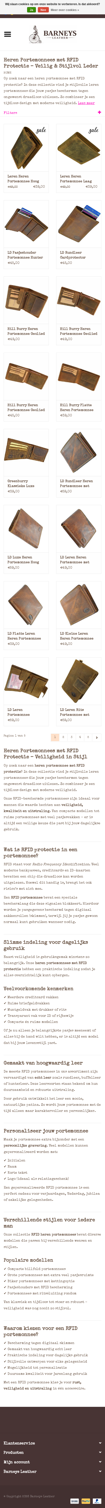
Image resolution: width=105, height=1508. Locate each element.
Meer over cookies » (65, 10)
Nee (43, 10)
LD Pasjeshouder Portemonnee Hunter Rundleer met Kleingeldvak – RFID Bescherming (26, 255)
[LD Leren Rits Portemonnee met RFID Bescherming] (78, 681)
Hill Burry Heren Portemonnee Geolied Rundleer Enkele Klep (26, 408)
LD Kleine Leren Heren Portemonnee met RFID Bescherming (77, 636)
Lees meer (86, 103)
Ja (31, 10)
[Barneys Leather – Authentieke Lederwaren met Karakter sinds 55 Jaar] (60, 34)
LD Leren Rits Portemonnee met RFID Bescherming (76, 712)
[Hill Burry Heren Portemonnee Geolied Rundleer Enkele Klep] (26, 376)
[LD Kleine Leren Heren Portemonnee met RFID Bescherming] (78, 605)
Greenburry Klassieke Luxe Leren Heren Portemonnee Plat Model (23, 484)
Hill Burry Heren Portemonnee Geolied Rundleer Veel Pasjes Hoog (26, 331)
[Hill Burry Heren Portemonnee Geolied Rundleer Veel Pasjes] (78, 300)
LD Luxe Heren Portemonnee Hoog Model (23, 560)
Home (7, 73)
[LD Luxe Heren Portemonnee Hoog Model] (26, 528)
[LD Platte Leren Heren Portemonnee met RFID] (26, 605)
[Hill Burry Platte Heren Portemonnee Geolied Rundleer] (78, 376)
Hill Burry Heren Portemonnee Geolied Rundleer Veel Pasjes (78, 331)
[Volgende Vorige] (96, 738)
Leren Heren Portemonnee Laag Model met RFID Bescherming (76, 179)
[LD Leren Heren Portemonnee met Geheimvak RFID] (78, 528)
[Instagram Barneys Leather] (61, 1422)
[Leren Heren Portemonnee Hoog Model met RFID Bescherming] (26, 147)
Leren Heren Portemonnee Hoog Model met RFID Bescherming (23, 179)
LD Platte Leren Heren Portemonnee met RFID (24, 636)
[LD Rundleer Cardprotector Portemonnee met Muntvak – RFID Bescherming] (78, 224)
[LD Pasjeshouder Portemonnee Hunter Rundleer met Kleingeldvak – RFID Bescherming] (26, 224)
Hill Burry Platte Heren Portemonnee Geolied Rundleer (77, 408)
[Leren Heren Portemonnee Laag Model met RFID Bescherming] (78, 147)
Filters (10, 113)
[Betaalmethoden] (74, 1501)
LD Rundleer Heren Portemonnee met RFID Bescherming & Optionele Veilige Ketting (77, 484)
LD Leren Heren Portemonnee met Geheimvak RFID (74, 560)
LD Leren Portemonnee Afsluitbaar (19, 712)
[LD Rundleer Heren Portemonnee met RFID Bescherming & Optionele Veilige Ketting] (78, 452)
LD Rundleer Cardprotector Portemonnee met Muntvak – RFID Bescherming (74, 255)
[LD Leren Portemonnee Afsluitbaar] (26, 681)
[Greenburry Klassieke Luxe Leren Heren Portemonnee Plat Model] (26, 452)
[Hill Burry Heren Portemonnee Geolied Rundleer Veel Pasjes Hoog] (26, 300)
